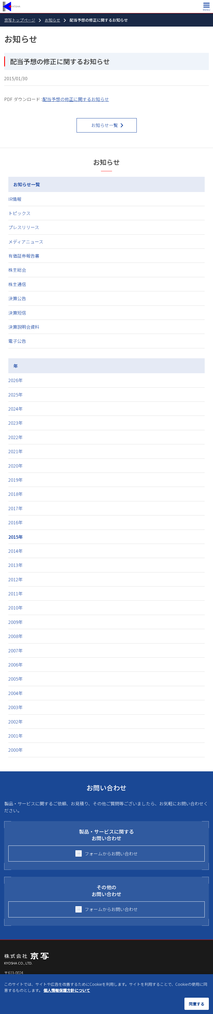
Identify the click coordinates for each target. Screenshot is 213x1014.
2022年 (15, 437)
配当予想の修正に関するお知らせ (75, 99)
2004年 (15, 693)
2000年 (15, 749)
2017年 (15, 508)
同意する (196, 1004)
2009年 (15, 622)
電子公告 (17, 341)
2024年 (15, 408)
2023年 (15, 422)
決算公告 (17, 298)
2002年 (15, 721)
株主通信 (17, 284)
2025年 (15, 394)
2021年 (15, 451)
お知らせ (52, 20)
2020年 (15, 465)
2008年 (15, 636)
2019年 (15, 479)
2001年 (15, 735)
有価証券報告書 (23, 255)
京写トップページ (19, 20)
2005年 (15, 678)
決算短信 (17, 312)
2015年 (15, 536)
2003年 (15, 707)
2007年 (15, 650)
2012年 (15, 579)
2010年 (15, 607)
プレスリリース (23, 227)
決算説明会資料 (23, 326)
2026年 (15, 380)
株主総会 (17, 269)
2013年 (15, 565)
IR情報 (14, 199)
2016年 (15, 522)
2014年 (15, 551)
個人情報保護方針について (67, 990)
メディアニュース (25, 241)
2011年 (15, 593)
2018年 (15, 494)
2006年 (15, 664)
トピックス (19, 213)
